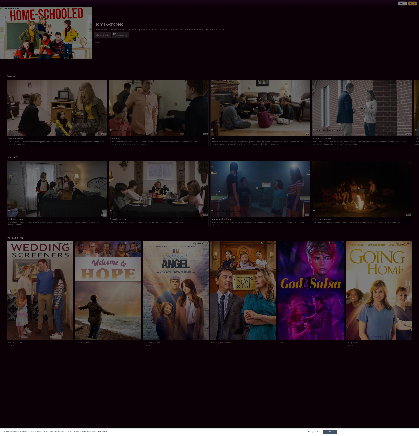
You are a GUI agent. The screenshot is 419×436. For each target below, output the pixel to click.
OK (330, 432)
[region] (209, 432)
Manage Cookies (314, 432)
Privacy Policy (102, 431)
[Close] (415, 431)
